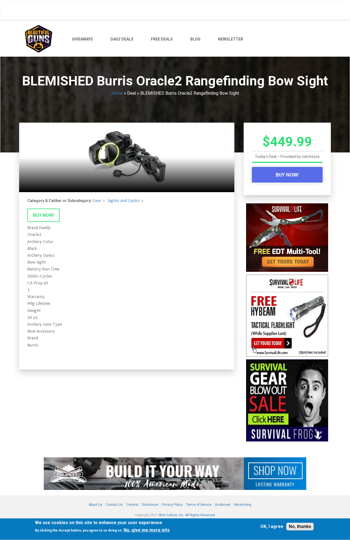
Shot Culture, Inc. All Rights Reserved (187, 515)
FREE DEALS (162, 39)
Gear (97, 201)
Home (117, 93)
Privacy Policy (172, 505)
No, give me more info (147, 530)
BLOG (195, 39)
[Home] (40, 38)
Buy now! (43, 215)
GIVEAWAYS (82, 39)
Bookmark (223, 505)
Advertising (242, 505)
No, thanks (300, 526)
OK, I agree (271, 526)
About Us (95, 505)
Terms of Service (199, 505)
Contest (132, 505)
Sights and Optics (124, 201)
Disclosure (150, 505)
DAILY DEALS (121, 39)
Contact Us (114, 505)
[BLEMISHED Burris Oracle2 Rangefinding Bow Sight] (126, 157)
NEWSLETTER (230, 39)
